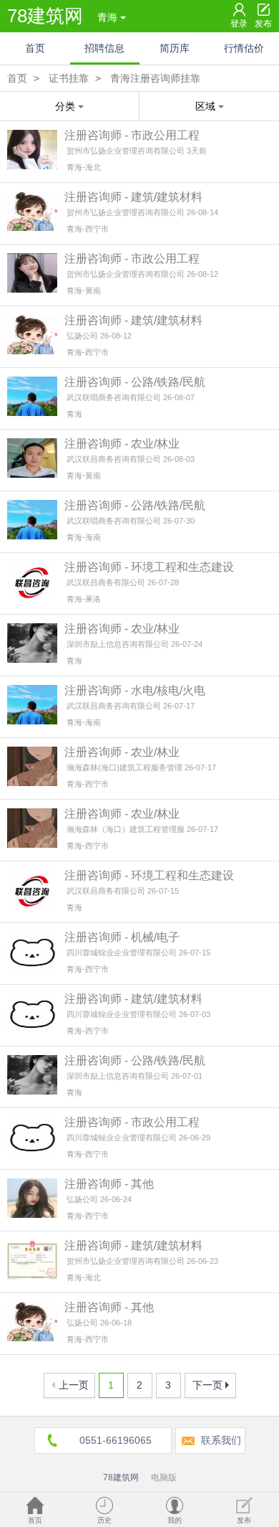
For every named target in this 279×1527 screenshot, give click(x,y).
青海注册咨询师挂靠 (155, 78)
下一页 (207, 1385)
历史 (104, 1520)
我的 (174, 1520)
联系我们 (221, 1440)
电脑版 (164, 1477)
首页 (35, 48)
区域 (205, 106)
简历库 (175, 48)
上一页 (74, 1385)
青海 (107, 17)
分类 (65, 106)
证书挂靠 (69, 78)
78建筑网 (45, 16)
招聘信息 (104, 48)
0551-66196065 (115, 1440)
